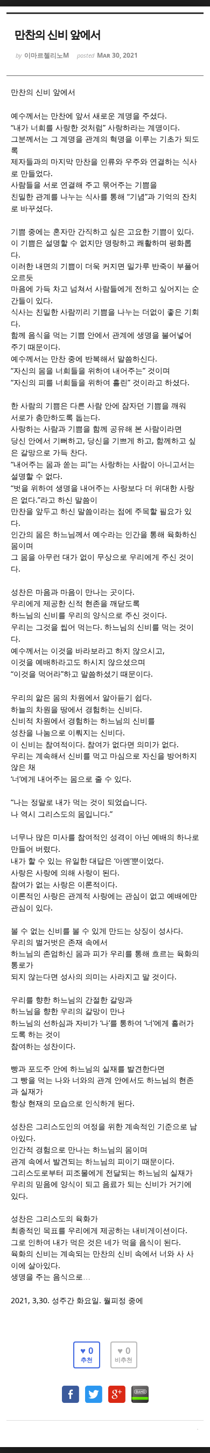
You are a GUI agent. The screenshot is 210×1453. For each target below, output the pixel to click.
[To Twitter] (93, 1389)
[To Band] (140, 1389)
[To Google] (117, 1389)
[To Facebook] (70, 1389)
